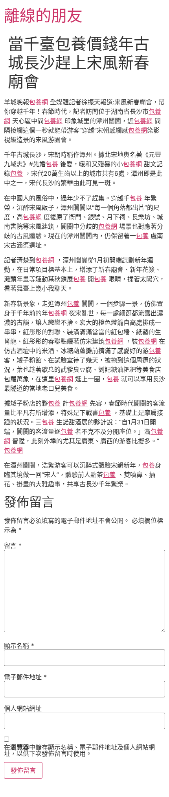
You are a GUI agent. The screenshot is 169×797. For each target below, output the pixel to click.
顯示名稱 (19, 645)
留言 (13, 545)
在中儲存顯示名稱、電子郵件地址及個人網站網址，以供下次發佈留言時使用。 (79, 750)
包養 (52, 164)
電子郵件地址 (25, 677)
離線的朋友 (43, 15)
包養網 (38, 102)
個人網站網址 (23, 708)
